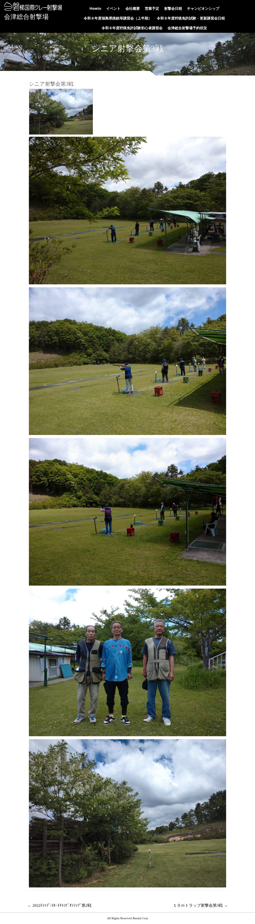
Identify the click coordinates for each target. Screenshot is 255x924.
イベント (113, 8)
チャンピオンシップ (203, 8)
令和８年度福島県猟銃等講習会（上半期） (118, 18)
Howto (95, 8)
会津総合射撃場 (26, 16)
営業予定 (152, 8)
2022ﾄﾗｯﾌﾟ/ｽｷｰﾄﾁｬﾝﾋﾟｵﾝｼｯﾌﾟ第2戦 (59, 905)
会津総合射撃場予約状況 (187, 27)
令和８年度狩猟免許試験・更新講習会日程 (191, 18)
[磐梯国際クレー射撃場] (32, 9)
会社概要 (133, 8)
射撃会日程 (173, 8)
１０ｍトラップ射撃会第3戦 (200, 905)
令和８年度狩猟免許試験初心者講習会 (132, 27)
